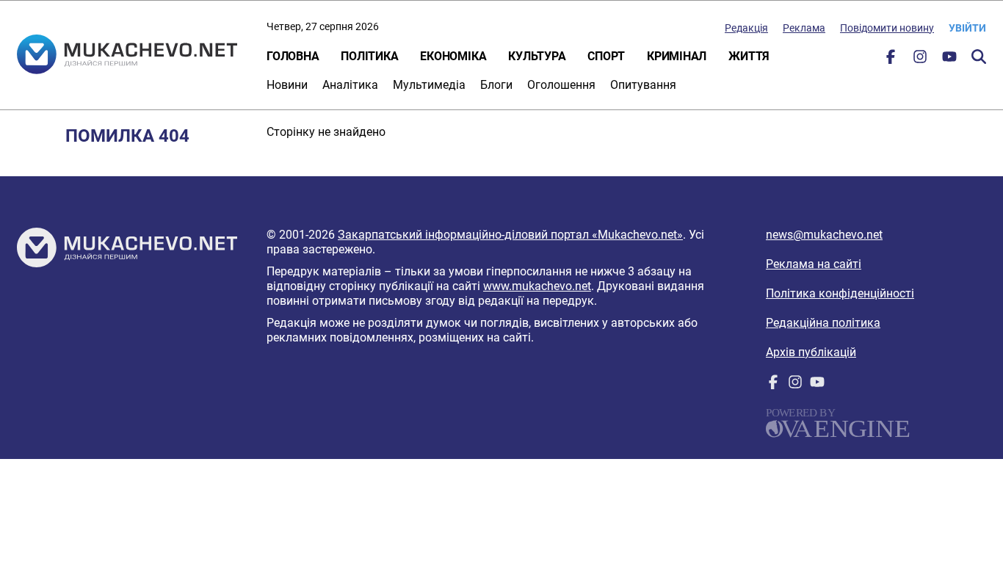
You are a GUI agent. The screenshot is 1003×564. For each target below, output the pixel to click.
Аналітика (350, 85)
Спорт (606, 56)
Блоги (496, 85)
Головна (293, 56)
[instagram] (920, 60)
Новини (287, 85)
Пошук (978, 56)
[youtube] (949, 60)
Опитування (643, 85)
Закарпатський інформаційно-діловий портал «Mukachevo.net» (510, 235)
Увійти (967, 28)
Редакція (746, 28)
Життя (749, 56)
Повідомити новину (887, 28)
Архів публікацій (811, 352)
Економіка (453, 56)
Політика (369, 56)
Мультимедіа (429, 85)
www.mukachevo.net (537, 286)
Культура (536, 56)
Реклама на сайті (813, 264)
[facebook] (890, 60)
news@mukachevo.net (824, 235)
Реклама (804, 28)
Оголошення (561, 85)
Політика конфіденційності (840, 293)
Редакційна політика (823, 323)
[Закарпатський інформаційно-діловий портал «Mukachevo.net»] (127, 56)
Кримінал (676, 56)
